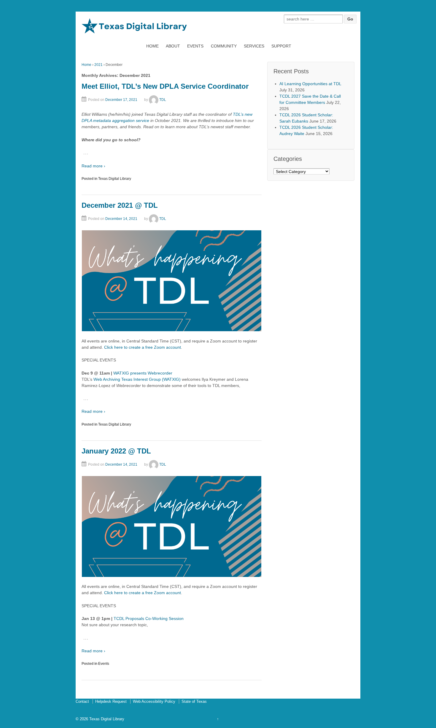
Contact (82, 701)
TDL (162, 100)
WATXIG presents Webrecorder (142, 373)
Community (224, 46)
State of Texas (194, 701)
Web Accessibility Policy (154, 701)
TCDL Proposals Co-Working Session (149, 618)
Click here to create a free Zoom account (142, 347)
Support (281, 46)
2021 (98, 65)
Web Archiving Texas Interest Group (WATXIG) (137, 379)
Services (254, 46)
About (173, 46)
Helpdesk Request (111, 701)
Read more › (93, 166)
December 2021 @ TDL (120, 205)
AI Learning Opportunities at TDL (310, 83)
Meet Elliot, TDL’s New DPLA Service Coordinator (165, 86)
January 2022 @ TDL (116, 451)
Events (195, 46)
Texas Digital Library (114, 179)
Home (152, 46)
